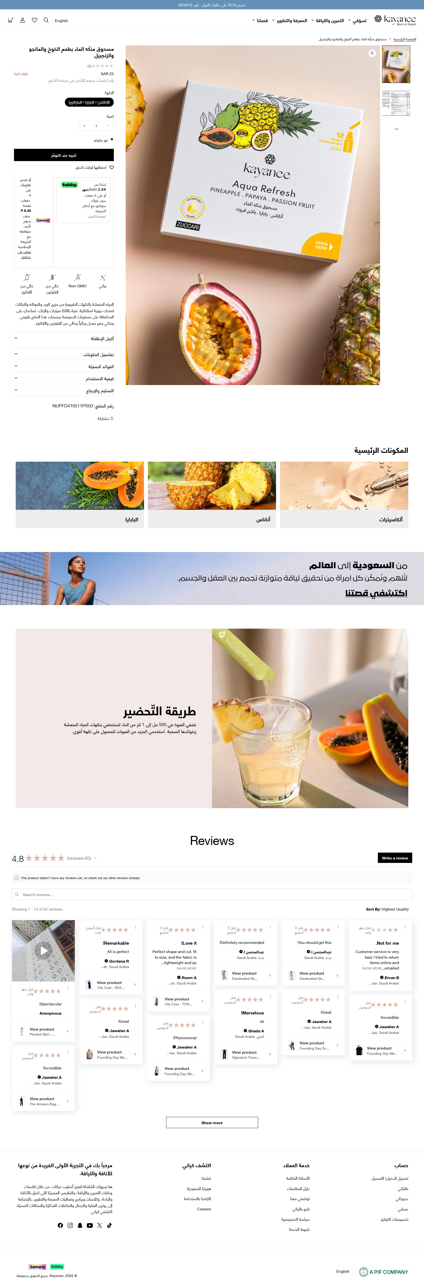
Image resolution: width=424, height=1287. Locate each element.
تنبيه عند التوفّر (63, 155)
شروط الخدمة (299, 1229)
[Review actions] (68, 988)
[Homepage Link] (395, 20)
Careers (204, 1208)
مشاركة (103, 418)
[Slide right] (396, 128)
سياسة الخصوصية (295, 1219)
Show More (187, 968)
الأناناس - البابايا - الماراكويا (87, 102)
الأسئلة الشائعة (298, 1178)
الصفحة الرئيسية (405, 38)
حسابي (403, 1208)
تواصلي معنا (300, 1198)
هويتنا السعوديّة (199, 1188)
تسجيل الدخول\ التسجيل (389, 1178)
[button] (46, 20)
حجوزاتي (402, 1198)
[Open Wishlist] (34, 20)
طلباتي (403, 1188)
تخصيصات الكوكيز (394, 1219)
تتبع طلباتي (301, 1208)
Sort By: (373, 909)
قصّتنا (206, 1178)
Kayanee (57, 1275)
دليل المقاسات (298, 1188)
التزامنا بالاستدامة (197, 1198)
